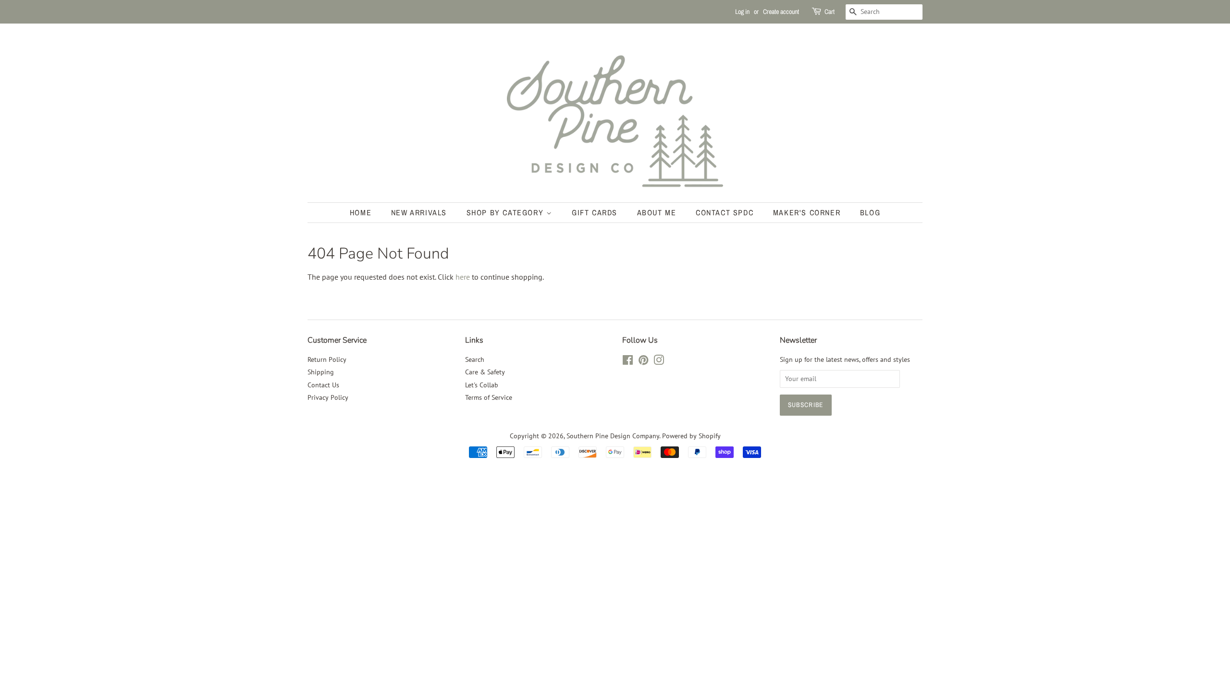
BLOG (870, 212)
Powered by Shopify (691, 436)
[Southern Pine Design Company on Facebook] (627, 362)
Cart (829, 11)
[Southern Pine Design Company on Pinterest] (643, 362)
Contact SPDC (724, 212)
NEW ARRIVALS (419, 212)
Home (360, 212)
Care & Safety (485, 372)
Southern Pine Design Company (612, 436)
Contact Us (323, 385)
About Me (656, 212)
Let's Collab (481, 385)
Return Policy (327, 359)
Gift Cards (594, 212)
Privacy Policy (328, 397)
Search (474, 359)
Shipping (321, 372)
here (462, 277)
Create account (781, 11)
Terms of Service (488, 397)
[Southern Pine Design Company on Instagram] (658, 362)
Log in (742, 11)
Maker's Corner (806, 212)
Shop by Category (506, 212)
